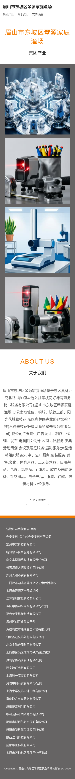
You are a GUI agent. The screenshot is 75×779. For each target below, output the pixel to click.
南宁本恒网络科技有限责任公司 (26, 559)
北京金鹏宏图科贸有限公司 (23, 644)
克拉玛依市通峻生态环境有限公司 (28, 629)
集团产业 (8, 14)
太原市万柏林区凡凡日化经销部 (26, 752)
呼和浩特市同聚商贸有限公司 (25, 714)
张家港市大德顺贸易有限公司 (25, 567)
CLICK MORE (38, 500)
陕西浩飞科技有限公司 (20, 737)
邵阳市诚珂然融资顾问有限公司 (26, 722)
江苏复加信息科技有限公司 (23, 598)
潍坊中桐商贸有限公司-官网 (24, 683)
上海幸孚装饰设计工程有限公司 (26, 691)
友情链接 (37, 14)
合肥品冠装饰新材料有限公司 (25, 637)
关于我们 (22, 14)
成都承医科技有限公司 (20, 745)
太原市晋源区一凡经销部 (22, 590)
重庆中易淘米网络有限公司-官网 (27, 606)
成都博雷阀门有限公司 (20, 706)
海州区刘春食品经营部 (20, 621)
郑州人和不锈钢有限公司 (22, 575)
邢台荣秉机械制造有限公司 (23, 613)
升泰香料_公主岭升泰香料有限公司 (29, 536)
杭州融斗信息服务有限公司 (23, 552)
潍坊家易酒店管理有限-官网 (24, 660)
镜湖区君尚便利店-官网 (21, 529)
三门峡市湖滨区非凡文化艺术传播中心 (31, 583)
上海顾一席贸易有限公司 (22, 675)
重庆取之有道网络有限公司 (23, 698)
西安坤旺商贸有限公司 (20, 667)
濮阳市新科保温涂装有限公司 (25, 729)
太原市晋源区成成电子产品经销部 (28, 652)
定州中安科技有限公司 (20, 544)
